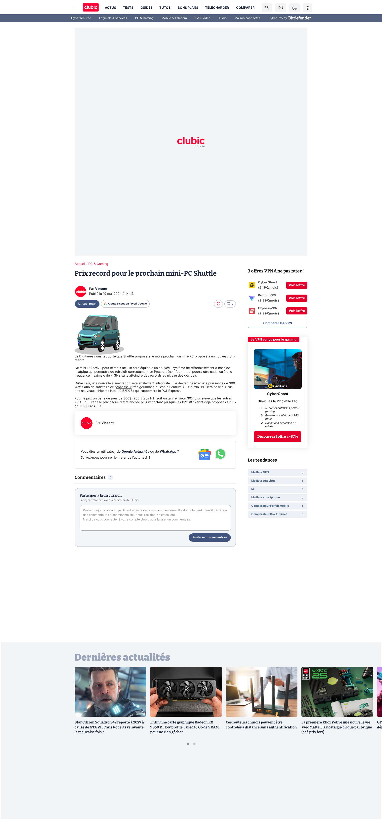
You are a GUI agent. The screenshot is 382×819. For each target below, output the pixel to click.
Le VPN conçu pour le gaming (273, 339)
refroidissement (202, 368)
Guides (146, 7)
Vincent (101, 288)
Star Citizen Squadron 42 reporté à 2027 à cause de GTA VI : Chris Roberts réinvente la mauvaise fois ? (109, 727)
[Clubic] (91, 8)
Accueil (80, 264)
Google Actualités (135, 451)
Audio (222, 18)
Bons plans (188, 7)
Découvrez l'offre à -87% (277, 436)
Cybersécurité (81, 18)
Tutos (165, 7)
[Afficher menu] (75, 8)
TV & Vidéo (202, 18)
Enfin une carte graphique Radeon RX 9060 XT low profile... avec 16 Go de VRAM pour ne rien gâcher (184, 727)
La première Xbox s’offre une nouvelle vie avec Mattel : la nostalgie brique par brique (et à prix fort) (336, 727)
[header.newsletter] (280, 8)
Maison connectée (247, 18)
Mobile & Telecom (174, 18)
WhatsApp (168, 451)
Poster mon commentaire (210, 537)
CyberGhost (277, 394)
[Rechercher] (267, 8)
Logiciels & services (113, 18)
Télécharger (217, 7)
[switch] (294, 7)
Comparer (245, 7)
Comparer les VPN (277, 323)
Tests (128, 7)
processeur (123, 387)
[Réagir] (218, 303)
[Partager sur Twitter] (372, 798)
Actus (110, 7)
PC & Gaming (144, 18)
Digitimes (86, 356)
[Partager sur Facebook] (372, 785)
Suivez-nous (87, 304)
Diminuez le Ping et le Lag (277, 401)
